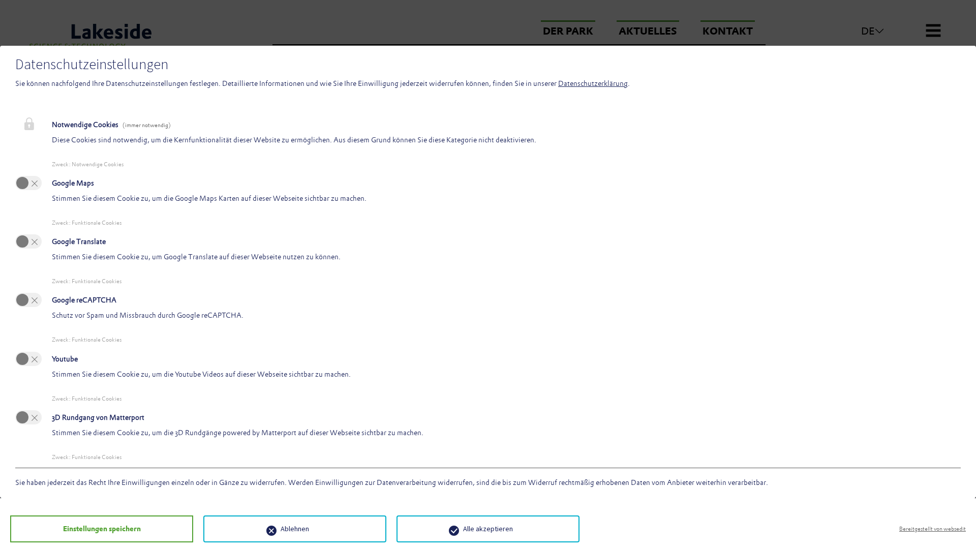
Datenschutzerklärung (593, 83)
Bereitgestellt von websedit (932, 528)
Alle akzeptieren (488, 528)
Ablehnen (295, 528)
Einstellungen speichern (102, 528)
